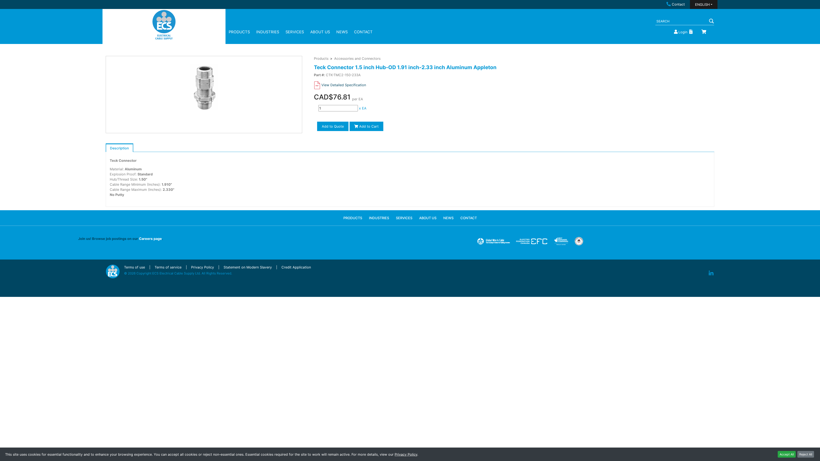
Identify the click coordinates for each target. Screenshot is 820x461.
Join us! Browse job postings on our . (120, 238)
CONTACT (363, 32)
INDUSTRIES (267, 32)
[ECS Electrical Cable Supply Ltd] (164, 25)
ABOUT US (320, 32)
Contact (678, 4)
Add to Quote (333, 126)
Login (682, 32)
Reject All (805, 454)
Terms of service (168, 267)
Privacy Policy (406, 454)
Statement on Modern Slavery (248, 267)
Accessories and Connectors (357, 58)
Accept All (787, 454)
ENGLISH (702, 4)
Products (321, 58)
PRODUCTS (239, 32)
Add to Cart (368, 126)
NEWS (342, 32)
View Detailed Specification (343, 85)
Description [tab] (119, 148)
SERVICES (295, 32)
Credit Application (296, 267)
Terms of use (134, 267)
